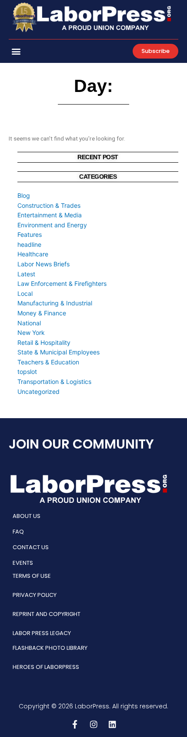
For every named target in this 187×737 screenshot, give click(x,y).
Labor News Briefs (43, 264)
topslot (27, 371)
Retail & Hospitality (43, 342)
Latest (26, 274)
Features (29, 234)
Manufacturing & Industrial (54, 303)
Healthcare (32, 254)
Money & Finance (41, 313)
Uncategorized (38, 391)
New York (31, 332)
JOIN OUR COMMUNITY (81, 444)
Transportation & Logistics (54, 381)
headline (29, 244)
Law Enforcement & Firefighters (62, 283)
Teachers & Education (48, 362)
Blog (23, 195)
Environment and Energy (52, 225)
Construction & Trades (48, 205)
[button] (16, 51)
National (29, 323)
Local (25, 293)
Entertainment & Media (49, 215)
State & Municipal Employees (58, 352)
